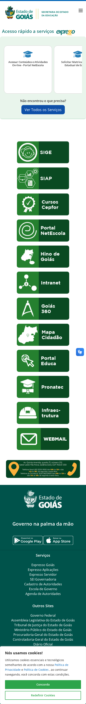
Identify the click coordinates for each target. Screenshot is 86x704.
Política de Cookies (36, 670)
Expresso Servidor (43, 574)
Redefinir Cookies (43, 695)
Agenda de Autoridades (43, 594)
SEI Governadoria (43, 579)
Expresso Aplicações (43, 569)
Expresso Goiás (43, 565)
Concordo (43, 684)
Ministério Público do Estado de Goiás (43, 630)
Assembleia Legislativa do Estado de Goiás (43, 620)
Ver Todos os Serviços (43, 109)
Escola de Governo (43, 589)
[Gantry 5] (43, 499)
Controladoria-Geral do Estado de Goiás (43, 639)
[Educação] (37, 12)
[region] (43, 675)
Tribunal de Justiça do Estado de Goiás (43, 625)
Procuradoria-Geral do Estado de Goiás (43, 634)
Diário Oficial (43, 644)
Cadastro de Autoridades (43, 584)
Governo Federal (43, 615)
